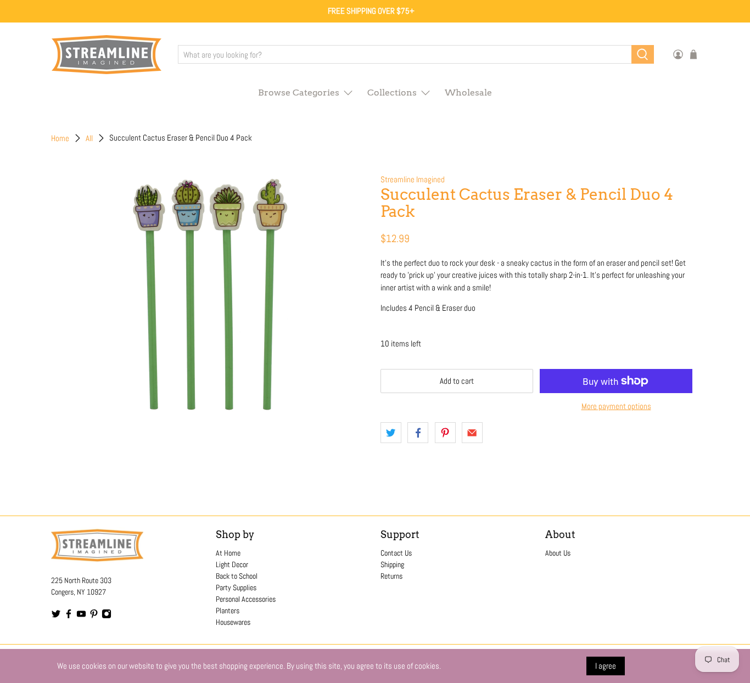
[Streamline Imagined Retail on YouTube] (81, 616)
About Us (557, 553)
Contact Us (396, 553)
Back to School (237, 576)
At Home (228, 553)
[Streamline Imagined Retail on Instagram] (106, 616)
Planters (227, 610)
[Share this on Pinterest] (445, 432)
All (89, 138)
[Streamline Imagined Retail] (106, 54)
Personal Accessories (246, 599)
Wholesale (468, 92)
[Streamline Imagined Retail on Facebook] (69, 616)
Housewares (233, 622)
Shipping (392, 564)
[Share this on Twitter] (390, 432)
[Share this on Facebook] (417, 432)
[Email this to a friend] (472, 432)
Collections (392, 92)
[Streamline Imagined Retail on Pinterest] (94, 616)
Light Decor (232, 564)
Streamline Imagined (412, 179)
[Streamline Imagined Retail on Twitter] (56, 616)
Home (60, 138)
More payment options (616, 406)
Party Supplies (236, 587)
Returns (391, 576)
